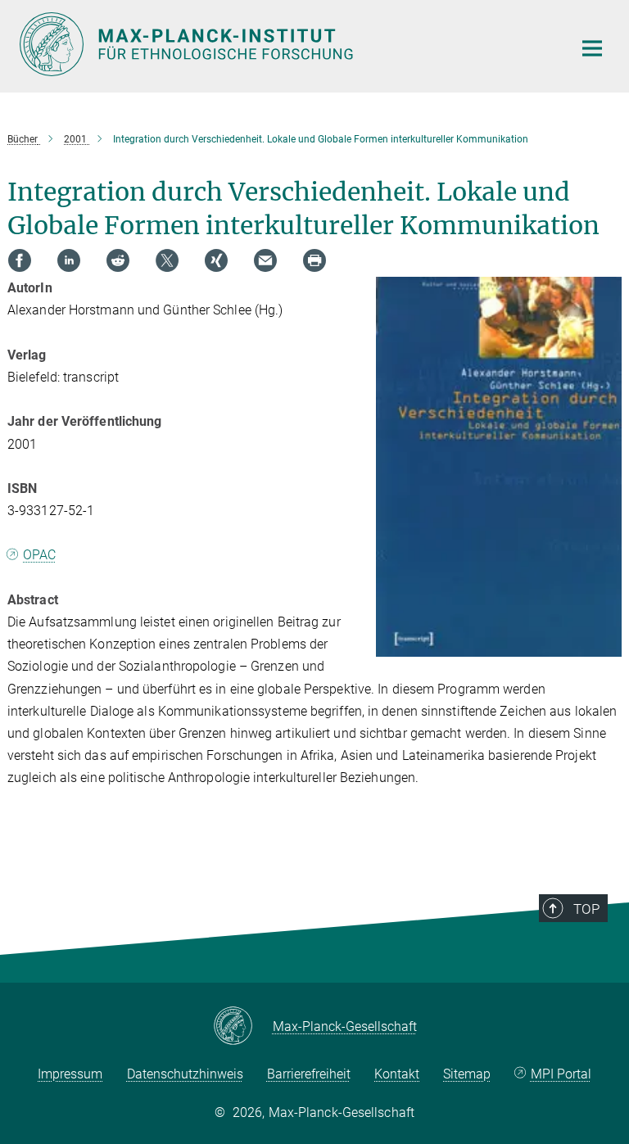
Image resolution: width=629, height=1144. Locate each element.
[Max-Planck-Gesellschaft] (243, 1027)
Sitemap (467, 1074)
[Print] (314, 260)
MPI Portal (561, 1074)
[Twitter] (167, 260)
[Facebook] (19, 260)
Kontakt (396, 1074)
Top (586, 909)
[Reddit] (118, 260)
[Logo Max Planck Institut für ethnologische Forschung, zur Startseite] (286, 44)
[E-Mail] (265, 260)
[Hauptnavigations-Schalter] (592, 48)
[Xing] (216, 260)
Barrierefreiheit (309, 1074)
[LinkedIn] (69, 260)
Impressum (70, 1074)
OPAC (39, 555)
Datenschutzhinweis (185, 1074)
